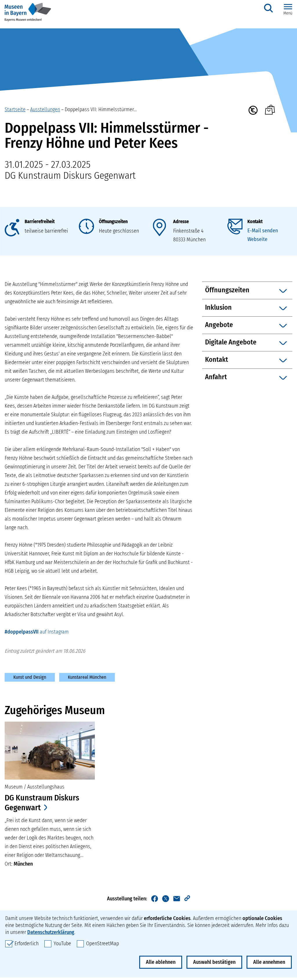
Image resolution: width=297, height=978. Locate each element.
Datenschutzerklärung (50, 932)
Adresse (181, 221)
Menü (287, 13)
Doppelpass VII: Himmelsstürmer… (101, 109)
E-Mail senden (262, 230)
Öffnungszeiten (113, 221)
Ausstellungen (45, 109)
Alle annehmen (269, 962)
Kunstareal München (87, 677)
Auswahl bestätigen (214, 962)
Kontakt (254, 221)
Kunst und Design (29, 677)
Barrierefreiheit (40, 221)
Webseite (257, 239)
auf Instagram (37, 632)
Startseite (15, 109)
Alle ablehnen (160, 962)
